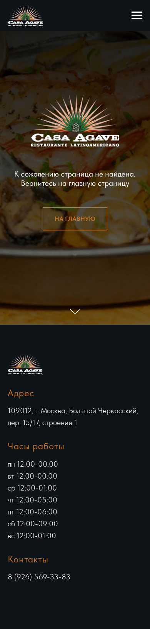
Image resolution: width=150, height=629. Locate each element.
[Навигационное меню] (137, 15)
